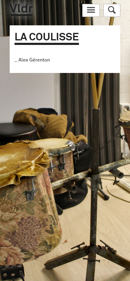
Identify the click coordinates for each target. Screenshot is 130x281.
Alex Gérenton (34, 60)
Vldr (21, 10)
